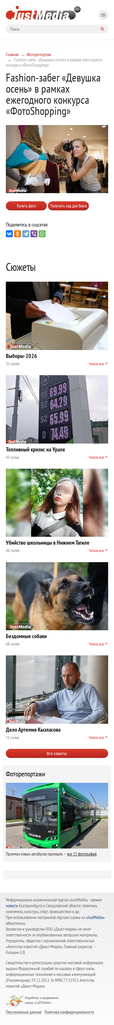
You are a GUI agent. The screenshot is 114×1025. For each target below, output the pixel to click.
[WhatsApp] (42, 233)
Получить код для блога (68, 206)
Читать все (96, 364)
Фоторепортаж (39, 54)
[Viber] (33, 233)
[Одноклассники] (17, 233)
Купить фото (26, 206)
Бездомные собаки (26, 636)
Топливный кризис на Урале (35, 449)
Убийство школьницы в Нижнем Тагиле (47, 543)
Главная (12, 54)
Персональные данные (24, 1011)
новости (12, 905)
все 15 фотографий (82, 854)
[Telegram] (25, 233)
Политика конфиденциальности (69, 1011)
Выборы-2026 (21, 356)
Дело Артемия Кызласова (33, 730)
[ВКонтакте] (9, 233)
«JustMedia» (95, 917)
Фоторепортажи (25, 774)
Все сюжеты (57, 753)
